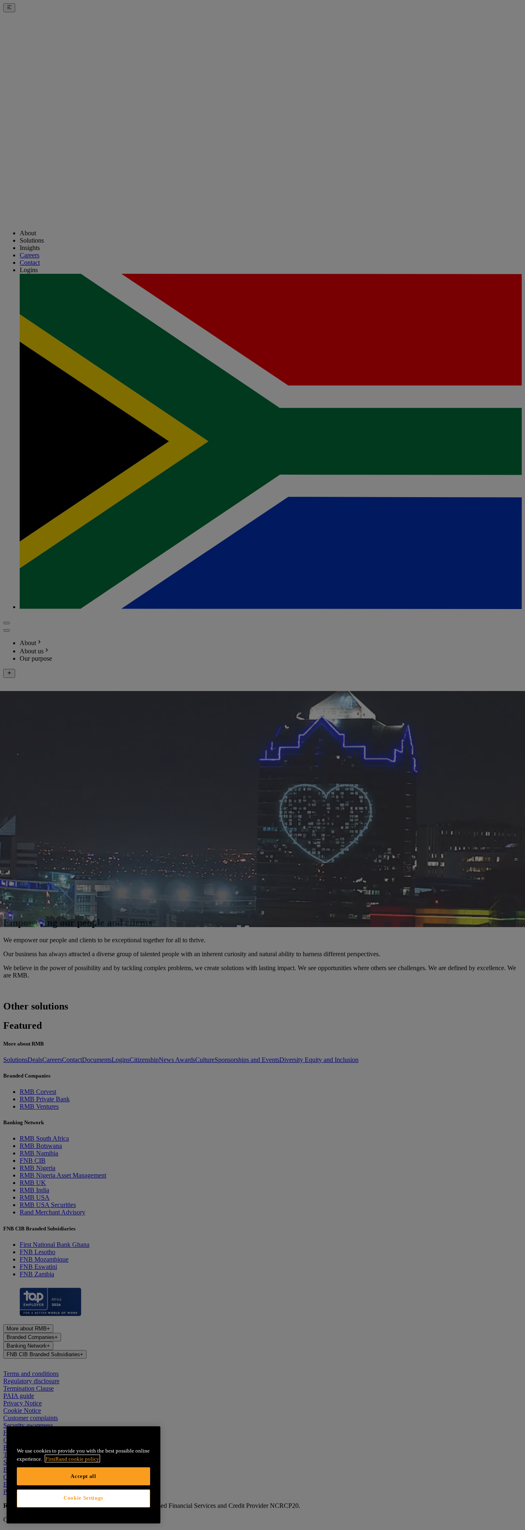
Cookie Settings (83, 1498)
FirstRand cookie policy (72, 1458)
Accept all (83, 1476)
